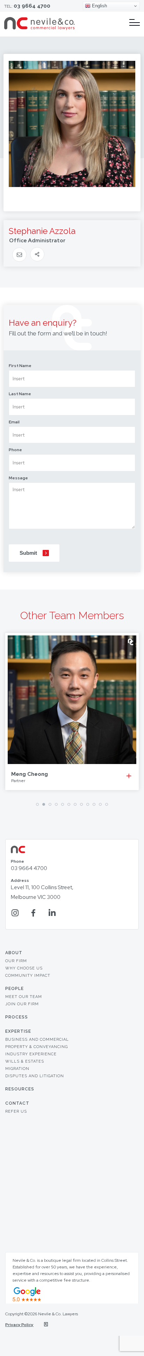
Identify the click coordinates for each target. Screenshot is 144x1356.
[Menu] (134, 22)
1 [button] (37, 804)
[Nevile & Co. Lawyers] (39, 28)
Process (16, 1017)
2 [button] (43, 804)
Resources (19, 1089)
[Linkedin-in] (52, 913)
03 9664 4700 (32, 6)
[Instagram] (15, 913)
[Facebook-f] (33, 913)
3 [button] (50, 804)
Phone (15, 450)
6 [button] (68, 804)
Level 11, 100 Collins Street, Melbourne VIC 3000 (42, 889)
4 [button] (56, 804)
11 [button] (100, 804)
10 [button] (94, 804)
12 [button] (106, 804)
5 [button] (62, 804)
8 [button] (81, 804)
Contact (17, 1103)
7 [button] (75, 804)
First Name (20, 365)
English (99, 5)
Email (14, 422)
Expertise (18, 1031)
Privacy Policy (19, 1324)
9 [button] (87, 804)
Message (18, 478)
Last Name (20, 394)
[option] (72, 711)
